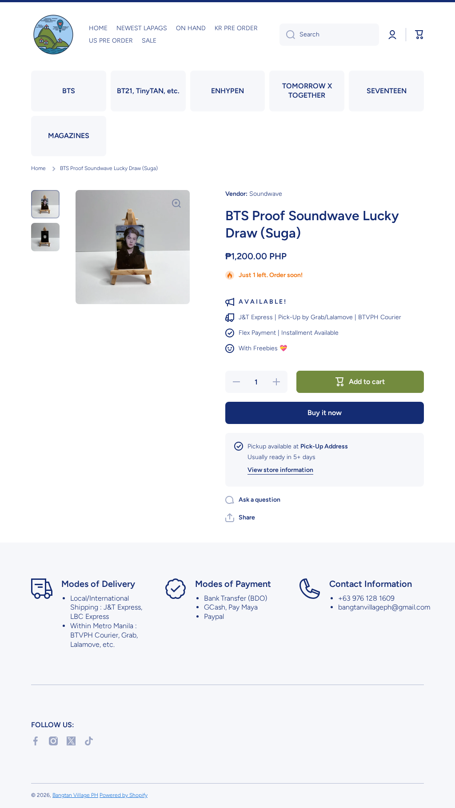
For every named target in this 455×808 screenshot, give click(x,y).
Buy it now (324, 412)
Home (38, 168)
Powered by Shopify (124, 795)
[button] (419, 34)
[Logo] (53, 34)
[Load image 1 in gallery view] (45, 204)
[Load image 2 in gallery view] (45, 237)
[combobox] (329, 35)
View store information (280, 470)
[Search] (287, 35)
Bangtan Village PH (75, 795)
